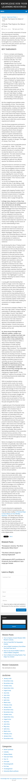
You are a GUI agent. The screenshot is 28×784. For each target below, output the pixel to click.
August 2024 (7, 719)
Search (4, 617)
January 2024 (7, 736)
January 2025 (7, 707)
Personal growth (8, 764)
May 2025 (6, 697)
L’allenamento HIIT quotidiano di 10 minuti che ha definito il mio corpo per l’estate (13, 561)
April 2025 (6, 700)
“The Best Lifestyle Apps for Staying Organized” (11, 554)
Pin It (10, 536)
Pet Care (6, 766)
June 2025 (7, 695)
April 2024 (6, 729)
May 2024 (6, 726)
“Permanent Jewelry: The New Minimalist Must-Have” (12, 547)
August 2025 (7, 690)
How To (6, 759)
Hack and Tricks (18, 29)
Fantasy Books (8, 754)
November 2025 (8, 683)
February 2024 (8, 733)
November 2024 (8, 712)
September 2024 (9, 717)
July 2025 (6, 693)
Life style (6, 761)
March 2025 (7, 702)
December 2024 (8, 709)
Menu (2, 11)
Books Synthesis (8, 749)
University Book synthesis (11, 771)
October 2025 (8, 685)
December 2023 (8, 738)
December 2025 (8, 681)
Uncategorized (8, 768)
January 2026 (7, 678)
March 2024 (7, 731)
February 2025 (8, 705)
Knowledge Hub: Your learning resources (11, 778)
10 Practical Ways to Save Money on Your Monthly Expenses (14, 513)
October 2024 (8, 714)
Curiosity (6, 752)
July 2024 (6, 721)
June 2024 (7, 724)
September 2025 (9, 688)
